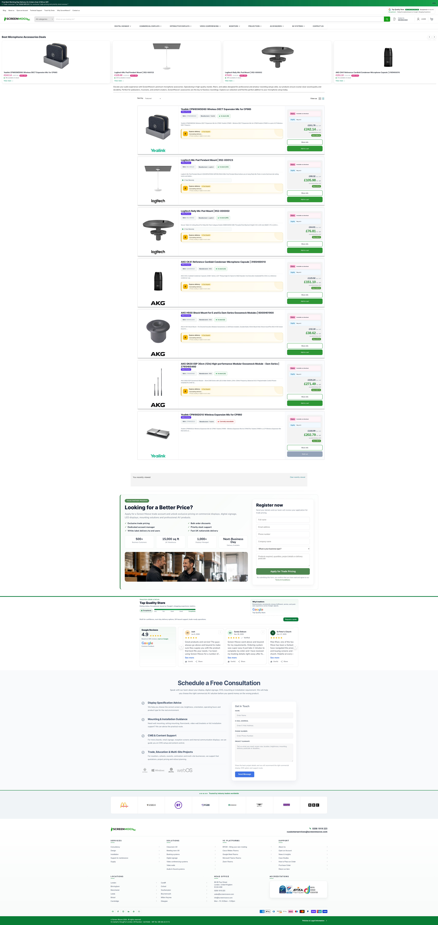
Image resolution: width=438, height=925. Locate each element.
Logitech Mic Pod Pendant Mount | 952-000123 (207, 160)
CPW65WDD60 (191, 116)
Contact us (76, 10)
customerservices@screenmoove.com (307, 832)
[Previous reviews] (181, 647)
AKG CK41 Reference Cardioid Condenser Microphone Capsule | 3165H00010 (223, 262)
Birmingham (115, 886)
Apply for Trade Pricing (283, 571)
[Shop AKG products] (158, 302)
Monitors (233, 26)
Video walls (171, 865)
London (113, 882)
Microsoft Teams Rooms (232, 858)
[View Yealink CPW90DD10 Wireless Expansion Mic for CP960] (158, 433)
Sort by (140, 98)
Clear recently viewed (297, 477)
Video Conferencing (209, 26)
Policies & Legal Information (313, 920)
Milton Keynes (166, 897)
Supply (113, 861)
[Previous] (429, 37)
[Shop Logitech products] (158, 200)
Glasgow (164, 901)
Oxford (163, 886)
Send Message (244, 774)
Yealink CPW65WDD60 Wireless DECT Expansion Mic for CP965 (216, 109)
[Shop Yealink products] (158, 149)
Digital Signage (122, 26)
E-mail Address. (241, 721)
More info (304, 142)
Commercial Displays (149, 26)
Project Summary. (242, 741)
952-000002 (190, 218)
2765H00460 (190, 373)
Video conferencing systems (177, 861)
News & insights (285, 854)
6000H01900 (190, 320)
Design (113, 850)
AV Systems (297, 26)
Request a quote (291, 619)
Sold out (305, 454)
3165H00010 (190, 269)
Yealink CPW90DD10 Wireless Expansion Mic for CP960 (211, 414)
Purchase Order (285, 865)
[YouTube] (139, 911)
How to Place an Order (287, 861)
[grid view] (319, 98)
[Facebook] (118, 911)
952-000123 (190, 167)
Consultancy (115, 847)
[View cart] (431, 19)
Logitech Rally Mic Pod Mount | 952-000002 (205, 211)
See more (189, 657)
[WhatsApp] (134, 911)
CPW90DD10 (190, 421)
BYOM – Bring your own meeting (235, 847)
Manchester (115, 890)
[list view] (323, 98)
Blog (4, 10)
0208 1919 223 (24, 4)
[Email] (113, 911)
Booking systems (173, 854)
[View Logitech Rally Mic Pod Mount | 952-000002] (158, 229)
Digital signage (172, 858)
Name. (237, 711)
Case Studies (284, 858)
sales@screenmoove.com (224, 894)
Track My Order (49, 10)
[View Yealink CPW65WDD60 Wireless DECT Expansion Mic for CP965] (158, 127)
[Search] (387, 19)
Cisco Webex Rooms (231, 850)
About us (11, 10)
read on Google (163, 639)
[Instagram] (123, 911)
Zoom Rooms (228, 861)
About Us (282, 847)
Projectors (254, 26)
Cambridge (115, 901)
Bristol (113, 897)
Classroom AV (172, 847)
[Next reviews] (295, 647)
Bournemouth (166, 893)
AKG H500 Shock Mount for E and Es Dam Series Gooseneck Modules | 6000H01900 (227, 312)
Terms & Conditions (282, 580)
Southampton (166, 890)
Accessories (276, 26)
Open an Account (22, 10)
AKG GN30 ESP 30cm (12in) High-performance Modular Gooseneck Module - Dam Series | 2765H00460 (230, 365)
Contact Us (318, 26)
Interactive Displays (179, 26)
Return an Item (284, 869)
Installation (115, 854)
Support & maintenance (119, 858)
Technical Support (36, 10)
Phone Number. (241, 731)
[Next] (434, 37)
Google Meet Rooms (230, 854)
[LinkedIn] (128, 911)
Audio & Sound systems (176, 869)
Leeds (113, 893)
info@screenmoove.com (223, 897)
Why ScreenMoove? (63, 10)
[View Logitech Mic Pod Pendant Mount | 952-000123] (158, 178)
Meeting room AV (173, 850)
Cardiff (163, 882)
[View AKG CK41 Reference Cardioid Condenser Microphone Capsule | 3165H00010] (158, 280)
